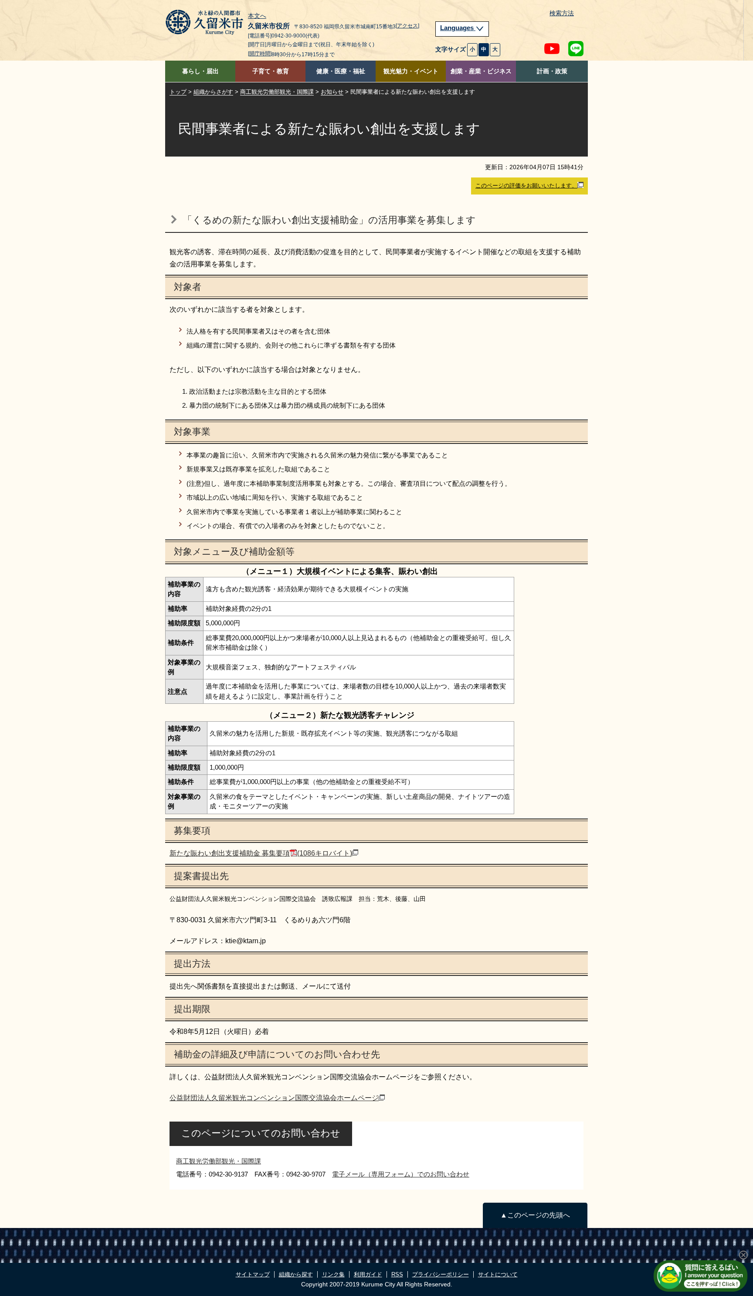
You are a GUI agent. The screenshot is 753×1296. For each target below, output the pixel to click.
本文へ (257, 16)
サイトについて (498, 1274)
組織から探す (296, 1274)
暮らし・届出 (200, 71)
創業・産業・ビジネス (481, 71)
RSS (397, 1274)
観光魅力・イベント (410, 71)
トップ (178, 92)
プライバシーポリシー (440, 1274)
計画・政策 (552, 71)
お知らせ (332, 92)
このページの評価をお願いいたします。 (526, 185)
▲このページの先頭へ (535, 1215)
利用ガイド (368, 1274)
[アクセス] (407, 26)
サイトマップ (253, 1274)
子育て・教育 (270, 71)
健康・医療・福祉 (340, 71)
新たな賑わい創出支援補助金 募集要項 (261, 853)
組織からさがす (213, 92)
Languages (457, 27)
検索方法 (561, 13)
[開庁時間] (259, 54)
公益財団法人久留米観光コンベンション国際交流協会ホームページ (274, 1098)
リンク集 (333, 1274)
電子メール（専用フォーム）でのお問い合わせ (400, 1174)
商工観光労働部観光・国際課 (277, 92)
